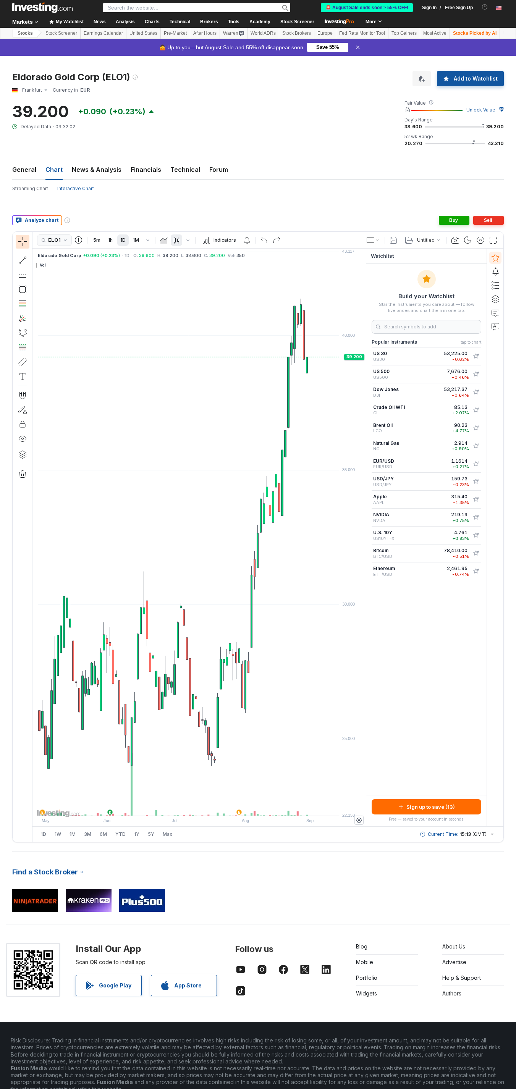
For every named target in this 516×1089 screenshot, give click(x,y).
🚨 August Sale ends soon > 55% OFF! (366, 7)
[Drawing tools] (34, 537)
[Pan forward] (210, 806)
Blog (361, 946)
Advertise (454, 962)
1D (123, 240)
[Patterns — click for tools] (22, 333)
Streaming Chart (30, 188)
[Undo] (264, 240)
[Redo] (276, 240)
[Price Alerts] (246, 240)
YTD (120, 834)
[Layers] (23, 454)
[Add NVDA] (476, 517)
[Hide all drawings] (22, 439)
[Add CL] (476, 410)
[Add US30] (476, 356)
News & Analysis (96, 169)
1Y (136, 834)
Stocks (25, 33)
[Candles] (176, 240)
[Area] (164, 240)
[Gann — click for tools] (22, 318)
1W (58, 834)
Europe (325, 33)
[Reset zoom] (220, 806)
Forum (218, 169)
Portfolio (366, 977)
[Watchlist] (495, 258)
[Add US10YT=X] (476, 535)
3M (87, 834)
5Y (151, 834)
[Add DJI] (476, 392)
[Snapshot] (455, 240)
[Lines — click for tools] (22, 260)
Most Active (434, 33)
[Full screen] (493, 240)
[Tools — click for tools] (22, 362)
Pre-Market (175, 33)
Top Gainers (404, 33)
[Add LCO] (476, 428)
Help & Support (461, 977)
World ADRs (263, 33)
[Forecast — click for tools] (22, 347)
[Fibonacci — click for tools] (22, 304)
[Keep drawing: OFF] (22, 410)
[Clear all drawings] (22, 474)
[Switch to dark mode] (468, 240)
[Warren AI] (495, 326)
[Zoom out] (179, 806)
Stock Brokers (296, 33)
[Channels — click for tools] (22, 275)
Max (167, 834)
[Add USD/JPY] (476, 481)
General (24, 169)
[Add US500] (476, 374)
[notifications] (484, 7)
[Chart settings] (480, 240)
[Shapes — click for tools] (22, 289)
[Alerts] (495, 271)
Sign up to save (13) (430, 807)
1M (136, 240)
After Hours (205, 33)
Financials (146, 169)
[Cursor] (22, 242)
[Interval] (147, 240)
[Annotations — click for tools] (22, 376)
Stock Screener (297, 21)
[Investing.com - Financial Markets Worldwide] (42, 7)
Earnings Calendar (103, 33)
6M (103, 834)
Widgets (366, 993)
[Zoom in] (189, 806)
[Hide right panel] (363, 537)
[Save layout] (393, 240)
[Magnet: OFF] (22, 395)
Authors (451, 993)
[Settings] (359, 820)
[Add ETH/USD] (476, 571)
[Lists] (495, 285)
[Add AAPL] (476, 499)
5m (96, 240)
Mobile (364, 962)
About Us (453, 946)
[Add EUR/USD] (476, 464)
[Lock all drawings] (22, 424)
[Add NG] (476, 446)
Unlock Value (480, 110)
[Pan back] (199, 806)
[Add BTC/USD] (476, 553)
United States (143, 33)
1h (110, 240)
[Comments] (495, 313)
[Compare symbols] (78, 240)
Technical (185, 169)
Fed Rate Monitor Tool (362, 33)
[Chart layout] (373, 240)
